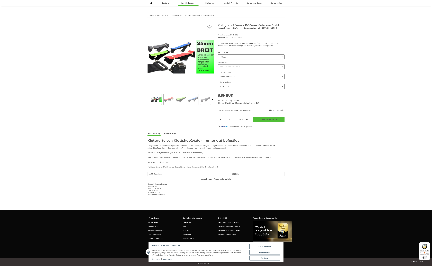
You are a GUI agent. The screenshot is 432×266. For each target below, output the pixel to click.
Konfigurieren (264, 252)
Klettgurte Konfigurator (235, 37)
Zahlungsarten (153, 226)
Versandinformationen (155, 230)
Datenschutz (167, 259)
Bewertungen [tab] (170, 133)
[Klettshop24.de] (151, 3)
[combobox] (251, 56)
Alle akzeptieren (264, 246)
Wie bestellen (152, 222)
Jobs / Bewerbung (154, 234)
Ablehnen (264, 258)
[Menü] (428, 243)
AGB (184, 226)
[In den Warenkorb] (149, 22)
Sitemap (186, 230)
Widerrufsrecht (188, 238)
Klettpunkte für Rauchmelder (229, 230)
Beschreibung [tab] (154, 133)
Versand (236, 101)
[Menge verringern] (220, 119)
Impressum (156, 259)
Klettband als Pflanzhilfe (227, 234)
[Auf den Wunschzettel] (209, 27)
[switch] (424, 257)
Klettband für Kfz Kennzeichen (229, 226)
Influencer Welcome (154, 238)
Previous (149, 99)
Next (212, 99)
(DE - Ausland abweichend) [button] (242, 110)
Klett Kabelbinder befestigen (229, 222)
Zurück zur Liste (154, 15)
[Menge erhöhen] (246, 119)
